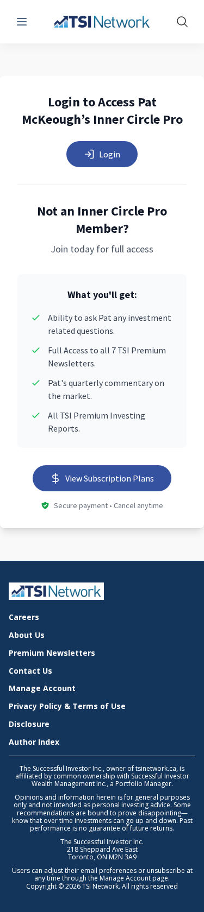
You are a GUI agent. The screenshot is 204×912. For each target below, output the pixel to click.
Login (109, 154)
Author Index (34, 742)
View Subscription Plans (109, 478)
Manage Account (42, 688)
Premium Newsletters (52, 653)
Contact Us (30, 671)
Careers (24, 617)
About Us (27, 635)
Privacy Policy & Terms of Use (67, 706)
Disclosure (29, 724)
